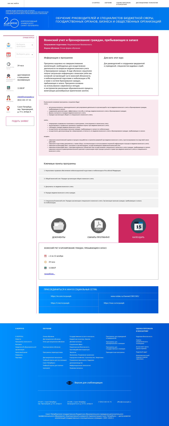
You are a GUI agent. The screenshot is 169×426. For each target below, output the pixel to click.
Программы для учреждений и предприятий (116, 337)
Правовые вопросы (76, 368)
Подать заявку (20, 121)
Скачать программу (98, 237)
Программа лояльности (23, 342)
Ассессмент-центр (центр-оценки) (142, 347)
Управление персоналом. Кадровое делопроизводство (82, 361)
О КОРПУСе (19, 336)
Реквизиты (19, 355)
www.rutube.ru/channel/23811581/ (124, 296)
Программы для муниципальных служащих (115, 342)
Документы (58, 237)
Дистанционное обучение (51, 339)
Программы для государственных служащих (115, 348)
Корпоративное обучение (51, 347)
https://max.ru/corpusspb (114, 303)
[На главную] (23, 22)
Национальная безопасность (79, 347)
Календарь (138, 237)
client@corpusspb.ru (25, 97)
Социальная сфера (76, 344)
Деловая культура (76, 342)
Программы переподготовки (53, 352)
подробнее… (49, 274)
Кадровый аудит (141, 352)
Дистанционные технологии (52, 357)
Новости (18, 339)
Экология (73, 352)
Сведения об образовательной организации (25, 348)
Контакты (18, 344)
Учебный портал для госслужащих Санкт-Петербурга (55, 361)
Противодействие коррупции (80, 349)
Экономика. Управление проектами (82, 355)
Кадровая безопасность (144, 336)
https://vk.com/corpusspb (60, 296)
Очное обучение (48, 336)
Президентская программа (115, 352)
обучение (53, 342)
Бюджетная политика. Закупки (80, 339)
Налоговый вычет (21, 352)
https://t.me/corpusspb (59, 303)
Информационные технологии (80, 365)
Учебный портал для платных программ (53, 367)
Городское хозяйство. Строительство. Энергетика (86, 357)
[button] (12, 3)
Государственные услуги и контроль (82, 336)
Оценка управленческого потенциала (142, 341)
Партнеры (18, 357)
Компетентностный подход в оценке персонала (142, 357)
